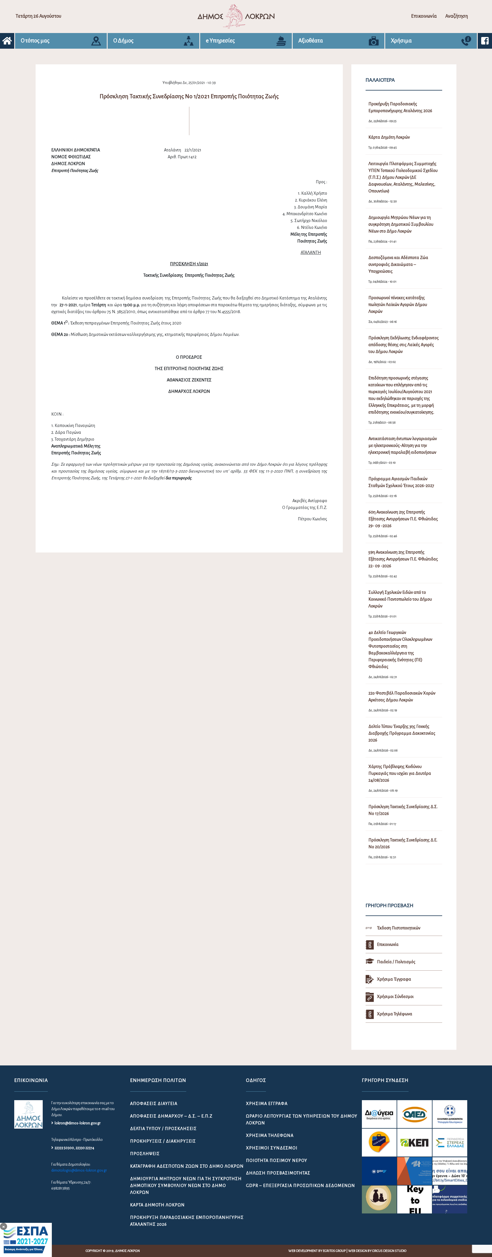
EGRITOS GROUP (334, 1251)
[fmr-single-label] (379, 1114)
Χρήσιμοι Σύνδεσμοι (272, 1148)
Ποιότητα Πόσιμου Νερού (276, 1160)
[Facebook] (485, 41)
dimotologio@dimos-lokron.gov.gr (79, 1170)
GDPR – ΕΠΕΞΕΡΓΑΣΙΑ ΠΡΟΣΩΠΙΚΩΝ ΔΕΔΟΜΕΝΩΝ (300, 1185)
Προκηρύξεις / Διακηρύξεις (163, 1141)
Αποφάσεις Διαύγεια (153, 1103)
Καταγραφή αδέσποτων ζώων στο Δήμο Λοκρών (187, 1166)
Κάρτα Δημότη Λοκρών (157, 1205)
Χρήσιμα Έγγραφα (267, 1103)
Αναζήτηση (456, 16)
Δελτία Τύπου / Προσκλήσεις (163, 1128)
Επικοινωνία (424, 16)
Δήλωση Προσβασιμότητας (278, 1173)
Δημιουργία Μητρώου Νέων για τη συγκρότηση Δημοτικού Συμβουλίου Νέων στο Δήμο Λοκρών (186, 1185)
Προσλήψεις (145, 1153)
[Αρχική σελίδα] (7, 41)
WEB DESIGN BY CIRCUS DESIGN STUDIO (377, 1251)
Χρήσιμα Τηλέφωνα (270, 1135)
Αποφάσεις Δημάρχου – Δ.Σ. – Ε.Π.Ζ (171, 1116)
